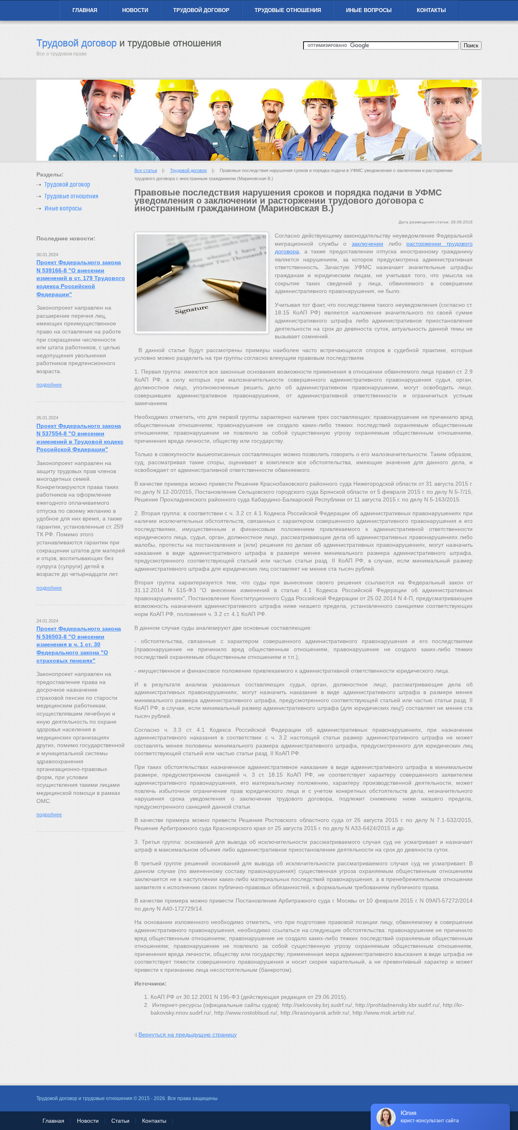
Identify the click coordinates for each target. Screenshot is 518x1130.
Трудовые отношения (288, 10)
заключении (367, 243)
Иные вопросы (369, 10)
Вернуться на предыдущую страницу (187, 1034)
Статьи (120, 1120)
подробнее (49, 385)
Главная (84, 10)
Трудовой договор (201, 10)
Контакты (431, 10)
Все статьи (145, 170)
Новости (135, 10)
